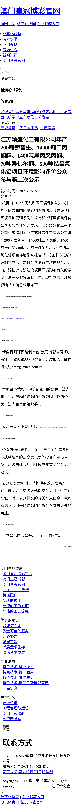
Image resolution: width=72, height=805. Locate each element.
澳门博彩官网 (14, 60)
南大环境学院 (29, 772)
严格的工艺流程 (16, 611)
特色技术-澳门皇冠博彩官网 (26, 683)
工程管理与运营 (16, 708)
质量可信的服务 (16, 631)
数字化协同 (26, 24)
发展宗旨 (47, 128)
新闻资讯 (10, 55)
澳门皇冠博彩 (14, 579)
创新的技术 (12, 600)
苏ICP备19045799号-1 (33, 786)
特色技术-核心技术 (18, 667)
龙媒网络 (31, 792)
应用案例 (10, 44)
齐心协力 (10, 636)
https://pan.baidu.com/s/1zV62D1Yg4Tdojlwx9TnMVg (16, 318)
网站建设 (12, 792)
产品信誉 (10, 688)
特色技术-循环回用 (18, 672)
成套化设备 (12, 34)
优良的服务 (28, 128)
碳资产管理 (12, 719)
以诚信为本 (12, 626)
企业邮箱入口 (48, 24)
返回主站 (7, 24)
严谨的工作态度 (16, 606)
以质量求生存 (14, 647)
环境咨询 (10, 703)
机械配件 (10, 595)
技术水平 (10, 39)
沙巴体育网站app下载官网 (21, 802)
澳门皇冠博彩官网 (30, 11)
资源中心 (10, 50)
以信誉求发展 (14, 652)
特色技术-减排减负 (18, 678)
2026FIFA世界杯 (16, 590)
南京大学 (10, 772)
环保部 (47, 772)
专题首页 (7, 128)
